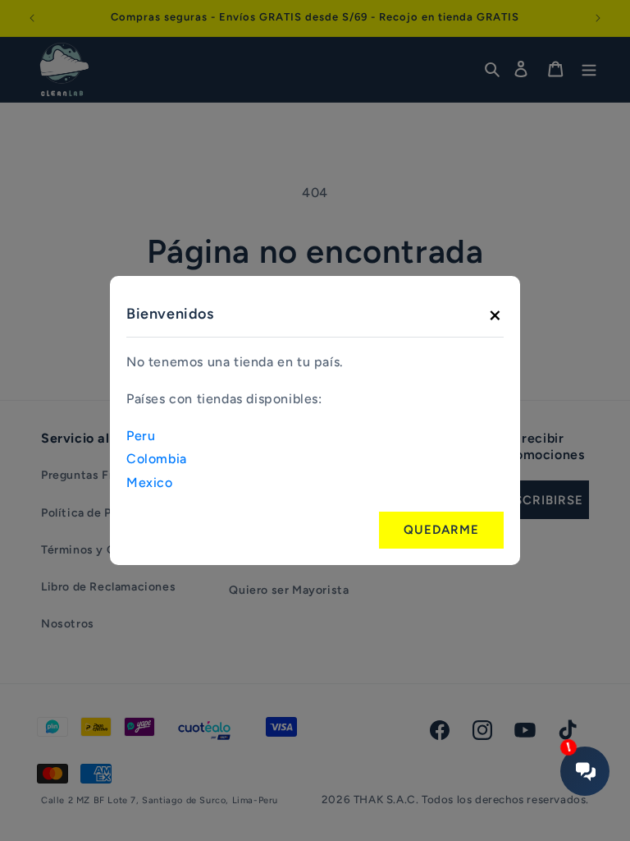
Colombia (156, 458)
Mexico (149, 482)
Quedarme (441, 529)
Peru (140, 435)
